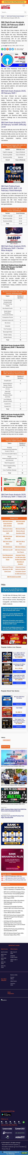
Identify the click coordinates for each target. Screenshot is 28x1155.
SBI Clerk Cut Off (7, 549)
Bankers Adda (13, 974)
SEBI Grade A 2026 (13, 960)
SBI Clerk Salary (20, 536)
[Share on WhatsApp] (2, 49)
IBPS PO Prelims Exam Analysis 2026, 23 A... (13, 804)
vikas (3, 45)
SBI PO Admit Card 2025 (14, 576)
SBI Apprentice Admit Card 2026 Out (15, 878)
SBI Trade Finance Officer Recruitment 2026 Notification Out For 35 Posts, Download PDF (14, 902)
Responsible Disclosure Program (10, 1144)
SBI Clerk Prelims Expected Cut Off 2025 (8, 531)
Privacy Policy (5, 1148)
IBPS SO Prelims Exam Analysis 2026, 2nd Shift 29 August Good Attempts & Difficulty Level (14, 917)
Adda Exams (13, 981)
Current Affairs (12, 978)
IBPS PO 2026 (3, 966)
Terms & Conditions (20, 1146)
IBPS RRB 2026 (3, 959)
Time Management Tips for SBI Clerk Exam (7, 557)
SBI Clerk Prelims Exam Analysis (15, 16)
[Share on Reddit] (7, 49)
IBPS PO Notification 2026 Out (13, 876)
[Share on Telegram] (5, 49)
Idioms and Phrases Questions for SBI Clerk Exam (7, 569)
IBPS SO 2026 (3, 962)
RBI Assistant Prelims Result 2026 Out (15, 880)
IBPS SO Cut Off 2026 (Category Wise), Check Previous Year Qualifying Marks (14, 892)
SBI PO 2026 (4, 952)
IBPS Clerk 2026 (3, 955)
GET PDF (24, 1153)
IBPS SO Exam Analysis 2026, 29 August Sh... (13, 785)
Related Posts (5, 746)
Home (2, 16)
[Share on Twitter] (13, 49)
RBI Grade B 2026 (13, 952)
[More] (24, 5)
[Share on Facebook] (10, 49)
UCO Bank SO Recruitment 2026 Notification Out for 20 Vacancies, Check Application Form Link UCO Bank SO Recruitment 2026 (14, 924)
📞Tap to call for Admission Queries (14, 489)
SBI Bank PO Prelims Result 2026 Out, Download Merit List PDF (14, 929)
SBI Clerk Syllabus (20, 546)
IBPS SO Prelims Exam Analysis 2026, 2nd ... (13, 766)
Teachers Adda (12, 984)
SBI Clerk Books (7, 546)
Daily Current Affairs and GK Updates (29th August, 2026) (14, 897)
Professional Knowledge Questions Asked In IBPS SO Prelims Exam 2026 (14, 907)
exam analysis (6, 740)
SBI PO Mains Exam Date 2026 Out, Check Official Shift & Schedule (13, 911)
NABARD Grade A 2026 (13, 956)
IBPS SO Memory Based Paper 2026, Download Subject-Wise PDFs (14, 934)
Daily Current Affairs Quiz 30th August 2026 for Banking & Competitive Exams (14, 888)
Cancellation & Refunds (8, 1146)
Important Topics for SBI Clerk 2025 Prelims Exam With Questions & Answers (20, 559)
